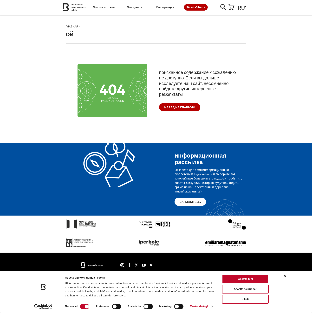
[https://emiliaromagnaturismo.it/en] (225, 247)
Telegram (151, 265)
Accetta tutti (245, 279)
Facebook (129, 265)
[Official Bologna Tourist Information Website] (66, 7)
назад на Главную (179, 107)
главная (72, 26)
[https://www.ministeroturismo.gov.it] (81, 228)
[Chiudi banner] (285, 276)
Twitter (136, 265)
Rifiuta (245, 299)
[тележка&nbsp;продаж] (231, 6)
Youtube (144, 265)
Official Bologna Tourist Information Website (78, 7)
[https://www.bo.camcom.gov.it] (79, 247)
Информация (165, 7)
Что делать (134, 7)
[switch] (116, 306)
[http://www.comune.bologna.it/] (149, 247)
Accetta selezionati (245, 289)
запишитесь (190, 202)
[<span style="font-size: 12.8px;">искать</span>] (223, 8)
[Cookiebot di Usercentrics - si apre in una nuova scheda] (43, 306)
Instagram (122, 265)
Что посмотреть (104, 7)
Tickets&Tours (196, 7)
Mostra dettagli (199, 306)
